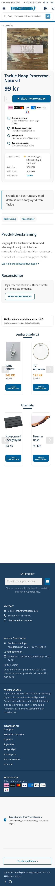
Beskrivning (10, 218)
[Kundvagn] (52, 8)
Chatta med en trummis (20, 620)
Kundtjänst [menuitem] (9, 729)
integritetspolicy (32, 591)
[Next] (49, 369)
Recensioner (28, 218)
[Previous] (5, 369)
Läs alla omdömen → (27, 861)
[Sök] (48, 16)
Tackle (29, 175)
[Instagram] (10, 881)
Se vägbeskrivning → (14, 651)
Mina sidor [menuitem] (8, 764)
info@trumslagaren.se (26, 610)
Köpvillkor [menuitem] (8, 739)
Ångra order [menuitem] (9, 744)
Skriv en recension (20, 296)
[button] (4, 8)
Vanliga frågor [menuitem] (10, 749)
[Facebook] (5, 881)
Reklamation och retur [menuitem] (14, 734)
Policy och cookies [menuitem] (12, 759)
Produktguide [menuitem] (10, 754)
